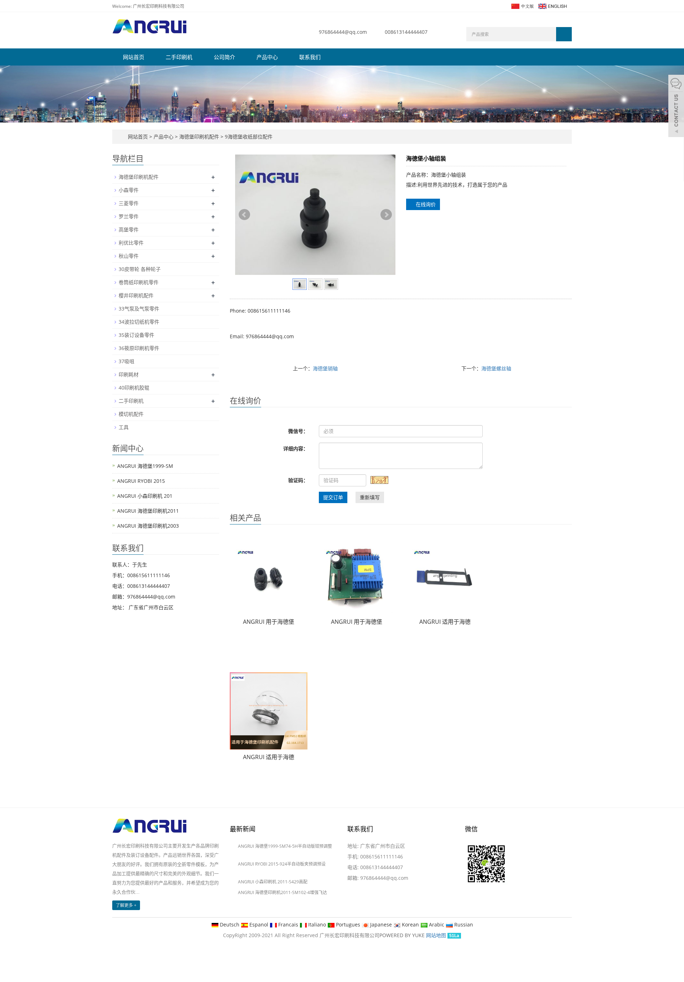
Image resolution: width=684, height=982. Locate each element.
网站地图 (436, 935)
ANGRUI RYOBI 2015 (141, 480)
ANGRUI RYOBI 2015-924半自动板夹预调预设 (282, 864)
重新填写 (370, 497)
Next (386, 214)
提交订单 (333, 497)
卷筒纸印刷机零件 (139, 282)
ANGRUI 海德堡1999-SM (145, 466)
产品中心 (267, 57)
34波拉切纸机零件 (139, 321)
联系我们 (310, 57)
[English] (552, 5)
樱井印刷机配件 (136, 295)
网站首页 (133, 57)
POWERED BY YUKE (402, 935)
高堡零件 (129, 229)
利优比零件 (131, 242)
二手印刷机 (179, 57)
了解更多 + (126, 905)
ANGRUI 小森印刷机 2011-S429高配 (272, 882)
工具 (124, 427)
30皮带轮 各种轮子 (140, 269)
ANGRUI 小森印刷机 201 (144, 495)
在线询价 (425, 204)
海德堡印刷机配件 (199, 136)
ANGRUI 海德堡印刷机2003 (148, 525)
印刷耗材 (129, 374)
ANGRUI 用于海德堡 (268, 622)
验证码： (298, 480)
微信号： (298, 431)
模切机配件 (131, 414)
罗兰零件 (129, 216)
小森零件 (129, 190)
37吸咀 (126, 361)
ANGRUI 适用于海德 (445, 622)
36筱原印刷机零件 (139, 348)
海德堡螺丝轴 (496, 368)
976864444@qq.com (343, 31)
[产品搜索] (564, 34)
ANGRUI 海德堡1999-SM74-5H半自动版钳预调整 (285, 846)
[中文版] (522, 5)
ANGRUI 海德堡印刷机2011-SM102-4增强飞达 (282, 892)
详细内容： (295, 448)
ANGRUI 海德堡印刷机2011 (148, 510)
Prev (244, 214)
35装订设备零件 (136, 334)
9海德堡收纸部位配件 (248, 136)
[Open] (676, 107)
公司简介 (224, 57)
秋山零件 (129, 255)
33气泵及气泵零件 (139, 308)
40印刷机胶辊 (134, 387)
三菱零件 (129, 203)
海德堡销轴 (325, 368)
